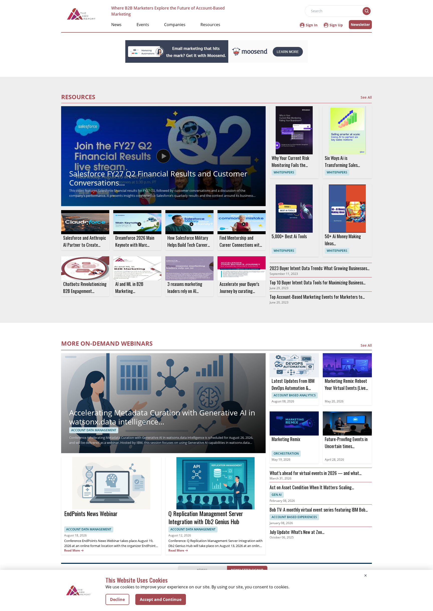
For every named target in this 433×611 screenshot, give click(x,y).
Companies (174, 24)
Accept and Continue (160, 599)
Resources (210, 24)
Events (143, 24)
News (116, 24)
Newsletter (360, 24)
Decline (117, 599)
